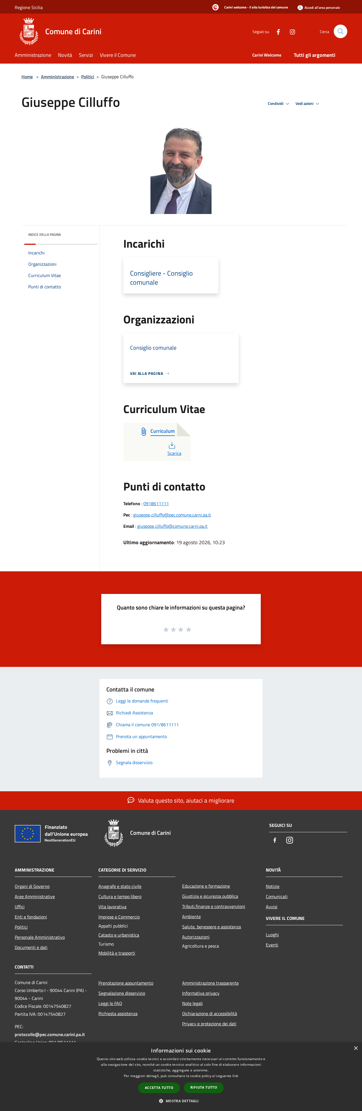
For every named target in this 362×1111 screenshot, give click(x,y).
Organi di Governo (32, 886)
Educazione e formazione (206, 886)
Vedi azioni (305, 103)
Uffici (20, 906)
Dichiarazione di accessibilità (209, 1013)
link (235, 1075)
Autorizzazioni (196, 936)
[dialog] (181, 1076)
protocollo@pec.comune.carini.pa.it (50, 1034)
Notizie (272, 886)
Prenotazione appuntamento (125, 983)
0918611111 (156, 503)
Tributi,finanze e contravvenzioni (213, 906)
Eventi (272, 944)
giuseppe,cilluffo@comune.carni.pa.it (172, 526)
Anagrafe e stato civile (119, 886)
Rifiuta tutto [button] (203, 1087)
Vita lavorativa (112, 906)
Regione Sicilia (29, 7)
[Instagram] (290, 31)
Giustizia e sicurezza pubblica (210, 896)
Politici (87, 76)
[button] (181, 1100)
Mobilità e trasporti (116, 953)
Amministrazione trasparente (210, 983)
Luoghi (272, 934)
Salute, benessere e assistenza (211, 926)
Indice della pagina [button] (44, 234)
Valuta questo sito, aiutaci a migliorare (185, 800)
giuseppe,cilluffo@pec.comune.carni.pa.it (172, 514)
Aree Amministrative (35, 896)
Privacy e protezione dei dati (209, 1023)
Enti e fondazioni (31, 916)
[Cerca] (340, 31)
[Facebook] (276, 31)
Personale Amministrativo (40, 937)
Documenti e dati (31, 947)
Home (27, 76)
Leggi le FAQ (110, 1003)
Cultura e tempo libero (119, 896)
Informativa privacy (200, 993)
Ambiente (191, 916)
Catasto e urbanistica (118, 934)
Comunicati (277, 896)
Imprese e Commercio (119, 916)
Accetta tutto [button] (159, 1087)
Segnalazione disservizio (121, 993)
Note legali (192, 1003)
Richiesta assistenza (117, 1013)
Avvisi (271, 906)
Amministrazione (57, 76)
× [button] (356, 1048)
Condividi (276, 103)
